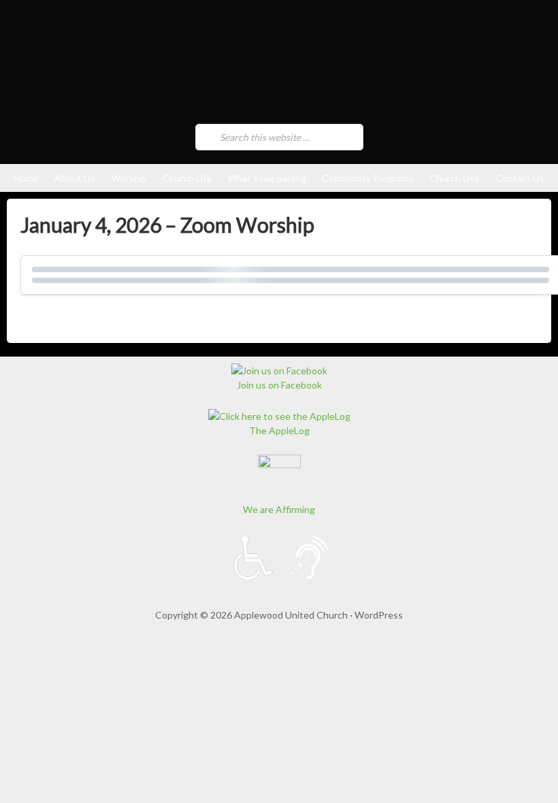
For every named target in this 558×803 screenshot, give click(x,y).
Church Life (187, 178)
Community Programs (368, 178)
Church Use (454, 178)
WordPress (379, 615)
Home (26, 178)
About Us (74, 178)
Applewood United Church (181, 65)
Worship (129, 178)
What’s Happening (266, 178)
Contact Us (519, 178)
